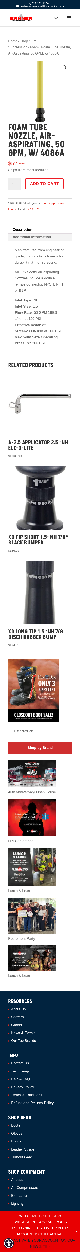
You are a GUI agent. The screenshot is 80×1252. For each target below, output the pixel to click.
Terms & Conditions (26, 1095)
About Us (18, 1009)
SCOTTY (33, 209)
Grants (16, 1025)
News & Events (23, 1033)
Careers (17, 1017)
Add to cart (44, 183)
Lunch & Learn (19, 891)
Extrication (19, 1196)
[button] (64, 67)
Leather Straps (23, 1149)
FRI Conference (20, 841)
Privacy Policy (22, 1087)
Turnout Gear (21, 1157)
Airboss (17, 1180)
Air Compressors (24, 1188)
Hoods (16, 1141)
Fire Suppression (53, 203)
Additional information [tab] (32, 237)
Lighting (17, 1203)
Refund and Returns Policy (32, 1103)
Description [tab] (22, 230)
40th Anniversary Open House (32, 792)
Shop (24, 41)
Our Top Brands (23, 1041)
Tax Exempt (20, 1071)
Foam (34, 47)
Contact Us (20, 1063)
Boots (15, 1125)
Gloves (16, 1133)
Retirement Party (21, 939)
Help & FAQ (20, 1079)
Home (12, 41)
